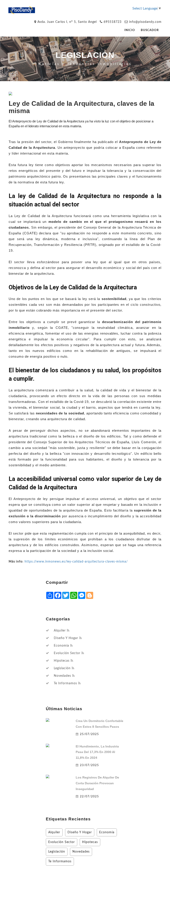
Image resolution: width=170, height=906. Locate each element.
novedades (62, 675)
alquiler (60, 630)
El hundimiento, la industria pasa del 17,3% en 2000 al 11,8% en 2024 (97, 752)
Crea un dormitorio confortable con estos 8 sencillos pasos (99, 723)
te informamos (65, 683)
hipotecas (62, 660)
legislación (62, 668)
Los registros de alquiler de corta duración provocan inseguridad (97, 783)
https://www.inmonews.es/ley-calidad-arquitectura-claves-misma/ (76, 561)
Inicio (129, 30)
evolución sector (67, 653)
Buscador (150, 30)
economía (61, 645)
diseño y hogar (66, 638)
